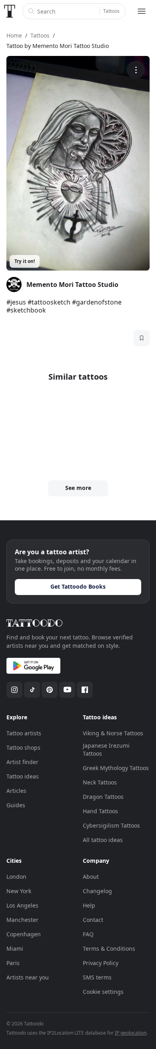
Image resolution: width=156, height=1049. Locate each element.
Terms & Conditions (109, 948)
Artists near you (27, 977)
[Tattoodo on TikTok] (32, 690)
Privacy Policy (100, 963)
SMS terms (97, 977)
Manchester (22, 920)
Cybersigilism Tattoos (111, 825)
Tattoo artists (23, 733)
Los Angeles (22, 905)
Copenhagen (23, 934)
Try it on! (24, 261)
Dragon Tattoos (103, 796)
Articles (16, 790)
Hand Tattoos (100, 811)
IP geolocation (130, 1032)
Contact (93, 920)
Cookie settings (103, 991)
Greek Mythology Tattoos (116, 768)
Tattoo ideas (22, 776)
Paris (13, 963)
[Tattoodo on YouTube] (67, 690)
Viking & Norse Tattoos (113, 733)
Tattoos (111, 11)
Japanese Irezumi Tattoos (106, 749)
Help (89, 905)
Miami (14, 948)
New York (18, 891)
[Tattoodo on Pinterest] (50, 690)
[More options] (136, 70)
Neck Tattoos (100, 782)
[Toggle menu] (142, 11)
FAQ (88, 934)
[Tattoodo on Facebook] (85, 690)
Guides (15, 805)
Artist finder (22, 762)
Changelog (97, 891)
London (16, 876)
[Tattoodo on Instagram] (14, 690)
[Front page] (9, 11)
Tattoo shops (23, 747)
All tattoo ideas (103, 840)
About (91, 876)
